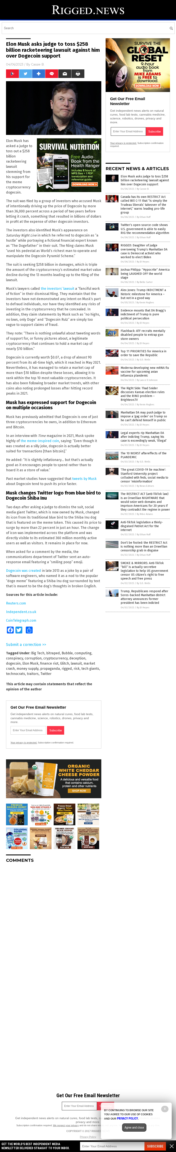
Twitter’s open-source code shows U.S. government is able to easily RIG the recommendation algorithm (145, 229)
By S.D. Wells (143, 359)
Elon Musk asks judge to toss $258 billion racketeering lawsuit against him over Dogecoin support (145, 180)
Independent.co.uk (21, 612)
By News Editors (145, 486)
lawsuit (76, 663)
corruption (33, 658)
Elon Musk (30, 663)
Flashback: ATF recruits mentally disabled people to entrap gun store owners (143, 334)
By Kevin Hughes (145, 302)
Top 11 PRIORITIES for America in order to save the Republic (143, 353)
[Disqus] (53, 920)
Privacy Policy (88, 1136)
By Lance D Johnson (147, 380)
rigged (67, 669)
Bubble (67, 653)
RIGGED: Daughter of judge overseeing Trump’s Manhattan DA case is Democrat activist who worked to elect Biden (144, 251)
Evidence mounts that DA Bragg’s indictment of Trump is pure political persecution (143, 314)
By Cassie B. (143, 189)
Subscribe (155, 1146)
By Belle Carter (145, 282)
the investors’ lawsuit (57, 289)
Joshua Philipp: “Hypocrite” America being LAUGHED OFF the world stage (145, 273)
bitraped (53, 653)
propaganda (50, 669)
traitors (33, 674)
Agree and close (134, 1127)
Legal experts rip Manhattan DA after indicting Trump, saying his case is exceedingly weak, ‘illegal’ (144, 436)
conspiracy (14, 658)
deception (77, 658)
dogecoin (13, 663)
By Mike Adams (145, 514)
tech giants (90, 669)
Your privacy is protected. (24, 742)
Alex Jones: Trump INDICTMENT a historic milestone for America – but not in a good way (143, 294)
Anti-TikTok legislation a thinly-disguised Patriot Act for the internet (142, 526)
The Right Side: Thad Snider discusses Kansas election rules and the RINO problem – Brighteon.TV (143, 394)
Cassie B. (37, 64)
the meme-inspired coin (40, 441)
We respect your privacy (66, 1125)
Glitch (64, 663)
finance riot (49, 663)
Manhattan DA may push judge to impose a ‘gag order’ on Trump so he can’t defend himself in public (144, 416)
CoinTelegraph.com (21, 620)
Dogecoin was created (23, 571)
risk (77, 669)
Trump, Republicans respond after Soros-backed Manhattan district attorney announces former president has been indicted (144, 597)
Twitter (46, 674)
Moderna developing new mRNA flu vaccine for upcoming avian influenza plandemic (145, 371)
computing (82, 653)
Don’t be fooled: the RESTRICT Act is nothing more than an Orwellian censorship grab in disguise (144, 546)
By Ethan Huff (143, 217)
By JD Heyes (143, 261)
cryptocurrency (55, 658)
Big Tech (37, 653)
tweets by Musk (84, 479)
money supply (27, 669)
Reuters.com (16, 603)
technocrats (15, 674)
